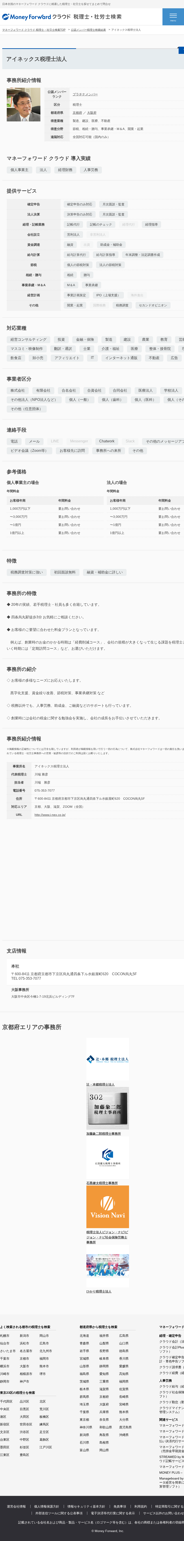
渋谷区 (24, 1432)
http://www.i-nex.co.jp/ (50, 815)
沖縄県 (124, 1435)
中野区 (24, 1439)
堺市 (42, 1374)
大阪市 (24, 1366)
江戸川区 (45, 1447)
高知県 (124, 1374)
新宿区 (4, 1424)
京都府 (77, 112)
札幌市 (4, 1335)
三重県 (104, 1381)
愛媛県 (124, 1366)
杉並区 (24, 1447)
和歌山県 (105, 1427)
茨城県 (84, 1381)
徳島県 (124, 1351)
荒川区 (44, 1409)
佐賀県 (124, 1389)
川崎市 (4, 1374)
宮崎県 (124, 1404)
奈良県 (104, 1419)
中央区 (4, 1409)
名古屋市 (26, 1351)
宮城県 (84, 1358)
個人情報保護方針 (46, 1506)
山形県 (84, 1366)
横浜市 (4, 1366)
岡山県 (104, 1450)
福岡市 (44, 1358)
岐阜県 (104, 1358)
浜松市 (24, 1343)
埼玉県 (84, 1404)
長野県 (104, 1351)
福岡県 (124, 1381)
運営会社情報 (16, 1506)
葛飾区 (44, 1439)
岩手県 (84, 1351)
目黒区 (24, 1409)
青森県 (84, 1343)
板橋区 (44, 1416)
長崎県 (124, 1396)
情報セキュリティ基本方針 (86, 1506)
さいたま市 (8, 1351)
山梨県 (104, 1343)
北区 (42, 1401)
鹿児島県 (125, 1427)
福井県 (104, 1335)
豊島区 (24, 1455)
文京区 (4, 1432)
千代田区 (6, 1401)
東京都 (84, 1419)
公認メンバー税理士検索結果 (88, 29)
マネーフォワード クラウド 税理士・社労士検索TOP (34, 29)
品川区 (24, 1401)
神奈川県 (86, 1427)
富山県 (84, 1450)
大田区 (24, 1416)
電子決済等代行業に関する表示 (113, 1513)
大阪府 (91, 112)
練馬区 (44, 1424)
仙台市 (4, 1343)
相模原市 (26, 1374)
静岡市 (4, 1381)
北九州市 (45, 1351)
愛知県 (104, 1374)
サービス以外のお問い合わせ (163, 1513)
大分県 (124, 1419)
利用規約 (140, 1506)
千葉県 (84, 1412)
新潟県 (84, 1435)
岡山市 (44, 1335)
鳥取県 (104, 1435)
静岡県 (104, 1366)
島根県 (104, 1442)
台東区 (4, 1439)
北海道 (84, 1335)
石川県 (84, 1442)
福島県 (84, 1374)
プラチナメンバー (85, 94)
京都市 (24, 1358)
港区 (3, 1416)
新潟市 (24, 1335)
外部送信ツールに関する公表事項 (59, 1513)
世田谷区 (26, 1424)
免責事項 (120, 1506)
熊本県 (124, 1412)
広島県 (124, 1335)
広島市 (44, 1343)
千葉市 (4, 1358)
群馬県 (84, 1396)
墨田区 (4, 1447)
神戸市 (24, 1381)
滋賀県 (104, 1389)
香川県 (124, 1358)
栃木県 (84, 1389)
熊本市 (44, 1366)
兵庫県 (104, 1412)
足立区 (44, 1432)
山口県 (124, 1343)
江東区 (4, 1455)
